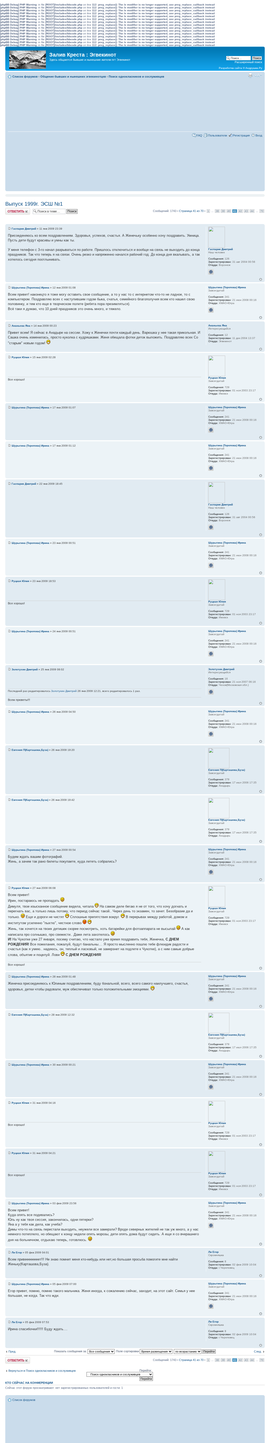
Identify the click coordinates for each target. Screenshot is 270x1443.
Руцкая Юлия (20, 357)
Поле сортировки (128, 1351)
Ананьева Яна (21, 325)
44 (252, 211)
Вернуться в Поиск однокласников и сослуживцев (42, 1370)
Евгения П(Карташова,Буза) (30, 749)
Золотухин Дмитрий (25, 669)
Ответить (11, 209)
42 (240, 211)
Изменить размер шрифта (258, 75)
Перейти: (145, 1370)
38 (217, 211)
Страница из (191, 210)
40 (228, 211)
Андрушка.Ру (253, 68)
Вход (258, 135)
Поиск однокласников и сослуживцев (136, 76)
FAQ (199, 135)
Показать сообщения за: (71, 1351)
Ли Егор (17, 1252)
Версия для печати (250, 75)
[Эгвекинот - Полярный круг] (28, 58)
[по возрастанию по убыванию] (195, 1351)
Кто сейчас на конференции (29, 1382)
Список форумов (25, 76)
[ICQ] (211, 272)
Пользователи (217, 135)
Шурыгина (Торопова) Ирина (30, 287)
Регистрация (241, 135)
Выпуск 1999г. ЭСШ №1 (34, 204)
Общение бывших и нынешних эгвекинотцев (73, 76)
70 (261, 211)
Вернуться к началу (260, 279)
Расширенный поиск (248, 62)
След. (258, 1351)
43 (246, 211)
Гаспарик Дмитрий (24, 228)
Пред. (12, 1351)
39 (223, 211)
